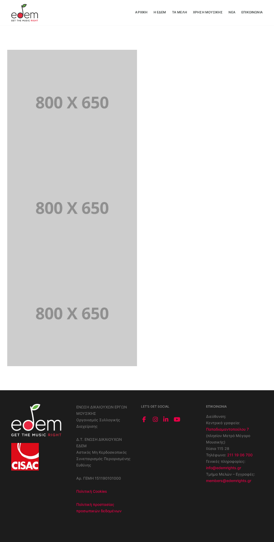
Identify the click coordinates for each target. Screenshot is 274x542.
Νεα (232, 12)
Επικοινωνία (252, 12)
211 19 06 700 (240, 455)
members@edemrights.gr (228, 480)
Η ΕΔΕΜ (160, 12)
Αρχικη (141, 12)
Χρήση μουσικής (208, 12)
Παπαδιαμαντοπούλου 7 (227, 429)
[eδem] (24, 12)
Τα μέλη (179, 12)
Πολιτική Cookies (91, 491)
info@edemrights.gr (223, 467)
